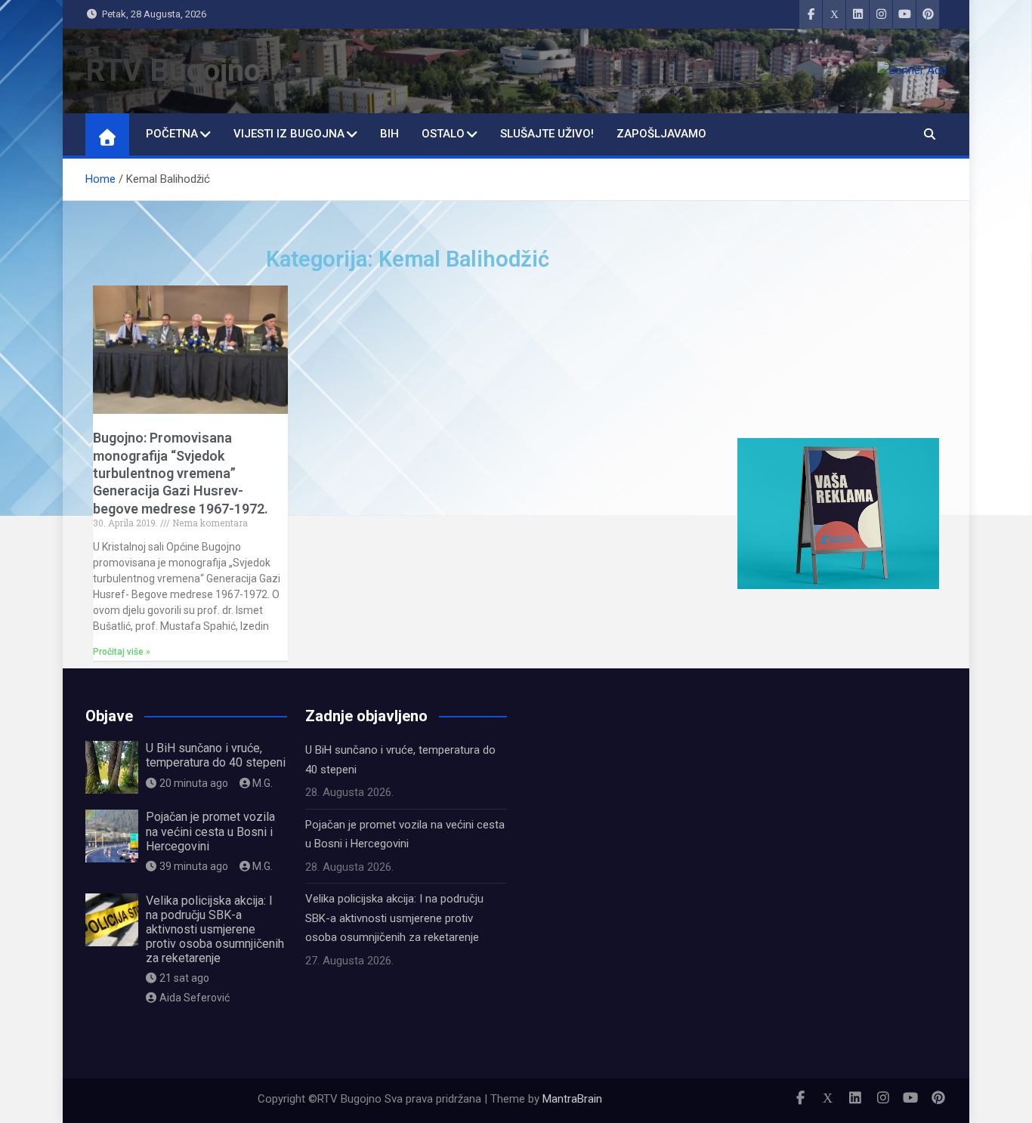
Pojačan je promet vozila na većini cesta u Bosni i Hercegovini (210, 831)
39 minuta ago (193, 866)
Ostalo (443, 133)
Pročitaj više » (121, 651)
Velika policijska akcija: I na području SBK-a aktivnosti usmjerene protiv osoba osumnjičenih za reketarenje (215, 929)
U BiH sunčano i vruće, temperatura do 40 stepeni (216, 755)
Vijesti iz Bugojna (289, 133)
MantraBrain (572, 1099)
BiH (389, 133)
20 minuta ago (193, 783)
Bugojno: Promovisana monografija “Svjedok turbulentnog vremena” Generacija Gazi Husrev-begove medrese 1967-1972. (180, 473)
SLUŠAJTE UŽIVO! (547, 133)
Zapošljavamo (661, 133)
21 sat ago (184, 978)
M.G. (262, 783)
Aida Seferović (194, 998)
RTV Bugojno (173, 70)
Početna (172, 133)
